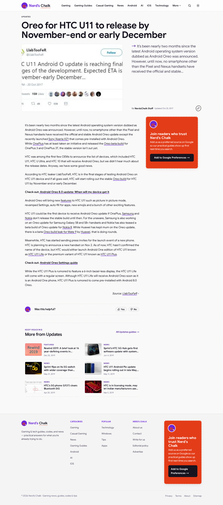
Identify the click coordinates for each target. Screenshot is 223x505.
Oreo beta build (114, 143)
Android (132, 5)
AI (142, 5)
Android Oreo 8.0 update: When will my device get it (74, 192)
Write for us (139, 439)
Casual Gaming (104, 5)
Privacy (168, 496)
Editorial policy (140, 445)
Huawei (85, 232)
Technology (162, 5)
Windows (107, 433)
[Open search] (189, 5)
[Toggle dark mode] (198, 5)
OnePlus (38, 143)
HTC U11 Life (36, 254)
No (135, 309)
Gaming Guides (83, 5)
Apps (104, 445)
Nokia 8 (67, 227)
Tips (104, 439)
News (120, 5)
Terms (178, 496)
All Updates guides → (127, 331)
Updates (26, 17)
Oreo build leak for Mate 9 (60, 232)
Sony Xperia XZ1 (58, 139)
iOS (149, 5)
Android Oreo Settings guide (59, 263)
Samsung (128, 213)
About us (137, 427)
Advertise (138, 451)
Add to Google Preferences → (172, 157)
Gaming (65, 5)
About (187, 496)
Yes (123, 309)
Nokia (28, 218)
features (66, 200)
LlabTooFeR (129, 293)
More (176, 5)
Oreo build (119, 179)
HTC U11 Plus (109, 254)
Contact (137, 433)
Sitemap (197, 496)
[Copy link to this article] (198, 108)
